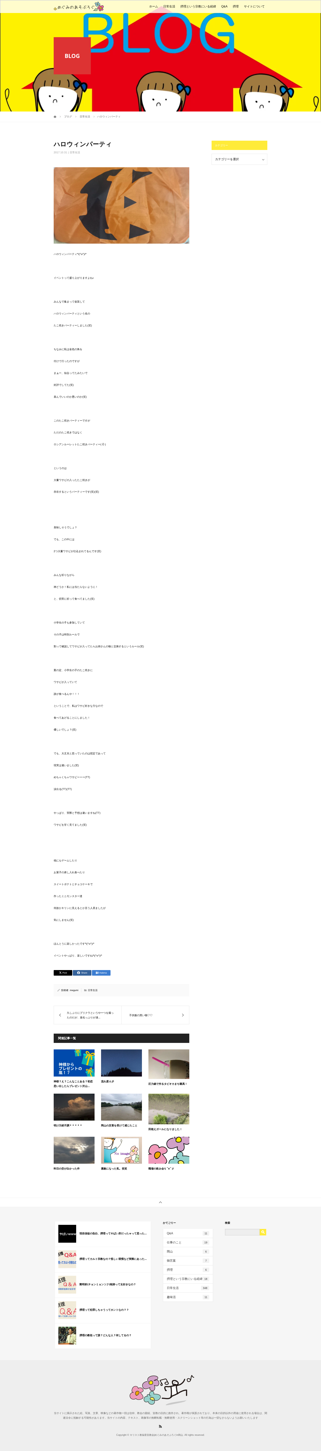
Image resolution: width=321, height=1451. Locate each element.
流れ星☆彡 (107, 1081)
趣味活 (187, 1297)
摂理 (236, 6)
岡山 (187, 1251)
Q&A (224, 6)
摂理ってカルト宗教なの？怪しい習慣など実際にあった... (113, 1259)
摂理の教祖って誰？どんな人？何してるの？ (106, 1335)
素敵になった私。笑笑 (114, 1168)
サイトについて (254, 6)
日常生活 (169, 6)
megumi (74, 990)
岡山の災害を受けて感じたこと (119, 1125)
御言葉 (187, 1260)
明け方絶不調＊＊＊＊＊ (68, 1125)
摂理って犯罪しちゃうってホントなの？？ (104, 1309)
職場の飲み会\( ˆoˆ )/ (161, 1168)
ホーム (153, 6)
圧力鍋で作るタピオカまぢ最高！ (167, 1083)
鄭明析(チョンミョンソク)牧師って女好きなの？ (108, 1284)
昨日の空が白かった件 (67, 1168)
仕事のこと (187, 1242)
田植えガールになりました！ (165, 1129)
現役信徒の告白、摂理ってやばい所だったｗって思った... (113, 1233)
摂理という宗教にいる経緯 (198, 6)
